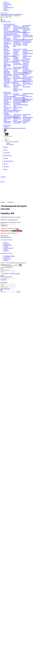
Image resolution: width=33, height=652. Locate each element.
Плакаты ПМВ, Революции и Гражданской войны (8, 38)
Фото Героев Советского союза (26, 63)
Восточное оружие (16, 94)
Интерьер (30, 53)
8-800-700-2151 (8, 125)
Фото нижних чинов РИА (17, 45)
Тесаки (19, 100)
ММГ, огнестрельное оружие (19, 103)
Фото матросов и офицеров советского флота (25, 67)
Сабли (20, 97)
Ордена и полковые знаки (17, 30)
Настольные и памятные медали (18, 62)
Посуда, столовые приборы (26, 34)
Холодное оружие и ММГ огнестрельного (28, 119)
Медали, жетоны (16, 31)
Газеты (27, 83)
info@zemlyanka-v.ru (6, 237)
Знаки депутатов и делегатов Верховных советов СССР (17, 51)
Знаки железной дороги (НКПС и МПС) (8, 76)
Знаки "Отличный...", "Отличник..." (8, 81)
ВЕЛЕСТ (9, 267)
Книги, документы (17, 43)
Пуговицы (29, 36)
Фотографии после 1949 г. (26, 60)
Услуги (5, 242)
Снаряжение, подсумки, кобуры (18, 75)
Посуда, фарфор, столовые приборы (18, 89)
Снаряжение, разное (26, 122)
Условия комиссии (8, 248)
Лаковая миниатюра (26, 49)
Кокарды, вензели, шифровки (8, 45)
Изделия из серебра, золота (26, 31)
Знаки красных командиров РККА (8, 70)
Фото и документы (17, 111)
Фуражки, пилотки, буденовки (7, 60)
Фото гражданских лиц (26, 28)
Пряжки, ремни (15, 26)
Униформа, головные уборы (8, 42)
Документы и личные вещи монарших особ (9, 98)
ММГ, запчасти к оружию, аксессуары (7, 29)
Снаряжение (26, 93)
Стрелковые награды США (17, 122)
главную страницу (13, 219)
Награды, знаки (6, 101)
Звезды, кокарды (17, 77)
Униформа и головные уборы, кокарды (8, 116)
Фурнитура (21, 72)
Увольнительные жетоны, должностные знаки (19, 34)
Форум (5, 249)
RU (1, 181)
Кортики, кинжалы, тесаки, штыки (9, 32)
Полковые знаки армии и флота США (17, 116)
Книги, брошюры (27, 80)
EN (3, 181)
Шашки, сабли (6, 49)
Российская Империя (9, 256)
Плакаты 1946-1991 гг (17, 87)
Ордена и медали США (8, 122)
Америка (6, 260)
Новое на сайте (8, 245)
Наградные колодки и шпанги (8, 109)
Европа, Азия (7, 258)
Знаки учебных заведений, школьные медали (16, 57)
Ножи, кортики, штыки (7, 52)
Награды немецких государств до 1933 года (7, 104)
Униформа (19, 104)
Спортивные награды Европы (9, 111)
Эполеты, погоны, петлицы (17, 38)
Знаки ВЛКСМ (7, 73)
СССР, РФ (6, 257)
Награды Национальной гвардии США (17, 119)
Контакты (6, 250)
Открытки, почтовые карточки (27, 44)
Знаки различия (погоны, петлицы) (17, 70)
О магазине (7, 243)
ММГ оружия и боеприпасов (7, 55)
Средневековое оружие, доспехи (8, 95)
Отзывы (6, 246)
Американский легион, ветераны (27, 116)
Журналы (30, 81)
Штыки (20, 102)
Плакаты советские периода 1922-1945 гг (19, 83)
